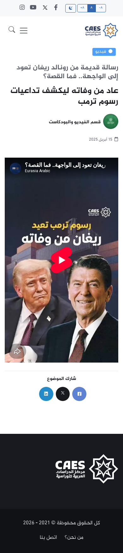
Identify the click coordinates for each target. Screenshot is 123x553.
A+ (82, 7)
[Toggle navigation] (23, 31)
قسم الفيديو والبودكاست (75, 122)
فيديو (100, 51)
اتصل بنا (48, 537)
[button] (12, 30)
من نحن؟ (74, 537)
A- (100, 7)
